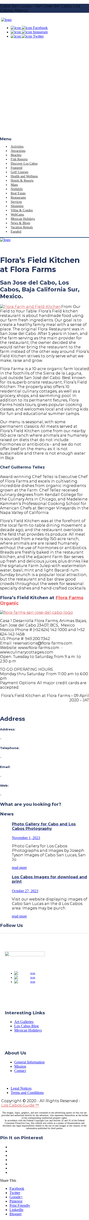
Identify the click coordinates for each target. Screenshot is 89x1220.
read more (19, 868)
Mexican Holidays (23, 219)
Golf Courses (19, 172)
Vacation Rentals (22, 227)
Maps (14, 185)
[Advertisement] (44, 90)
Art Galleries (23, 1022)
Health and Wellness (24, 176)
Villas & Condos (22, 210)
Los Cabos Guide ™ (20, 1105)
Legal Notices (21, 1088)
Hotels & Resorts (22, 180)
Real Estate (18, 193)
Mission (20, 1066)
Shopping (17, 206)
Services (16, 202)
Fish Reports (19, 159)
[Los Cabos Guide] (6, 20)
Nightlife (17, 189)
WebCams (17, 214)
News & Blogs (20, 223)
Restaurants (18, 197)
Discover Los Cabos (24, 163)
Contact (20, 1071)
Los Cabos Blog (26, 1026)
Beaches (16, 155)
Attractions (18, 151)
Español (16, 231)
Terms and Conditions (27, 1093)
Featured (16, 168)
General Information (29, 1062)
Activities (17, 146)
